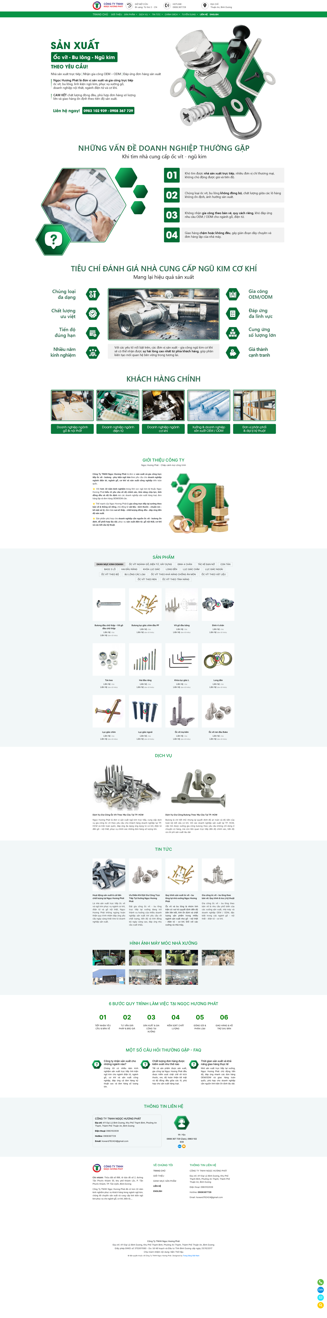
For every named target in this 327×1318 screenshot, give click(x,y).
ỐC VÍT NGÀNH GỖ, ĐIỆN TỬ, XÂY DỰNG (150, 564)
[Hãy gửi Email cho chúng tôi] (319, 1297)
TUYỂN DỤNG (189, 14)
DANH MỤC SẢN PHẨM (164, 1181)
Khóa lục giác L (181, 680)
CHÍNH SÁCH (171, 14)
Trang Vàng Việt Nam (191, 1256)
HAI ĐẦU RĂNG (129, 569)
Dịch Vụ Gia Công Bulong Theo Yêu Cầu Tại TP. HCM (191, 814)
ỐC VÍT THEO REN (147, 579)
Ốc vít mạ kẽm (182, 732)
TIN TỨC (156, 14)
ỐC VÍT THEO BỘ (110, 574)
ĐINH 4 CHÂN (185, 564)
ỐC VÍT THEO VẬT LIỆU (214, 574)
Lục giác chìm (109, 732)
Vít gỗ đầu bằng (182, 625)
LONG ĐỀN (171, 569)
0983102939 (112, 1131)
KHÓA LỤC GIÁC (151, 569)
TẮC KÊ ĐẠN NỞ (206, 564)
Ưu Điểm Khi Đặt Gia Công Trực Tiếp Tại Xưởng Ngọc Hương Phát (144, 898)
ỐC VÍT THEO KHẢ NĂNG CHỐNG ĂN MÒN (173, 574)
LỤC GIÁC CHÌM (191, 569)
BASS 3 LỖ (110, 569)
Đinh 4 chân (218, 625)
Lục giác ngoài (145, 732)
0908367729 (109, 1136)
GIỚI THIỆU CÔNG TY (163, 460)
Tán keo (109, 680)
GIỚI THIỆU (116, 14)
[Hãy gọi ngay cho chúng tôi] (319, 1282)
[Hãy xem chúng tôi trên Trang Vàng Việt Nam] (319, 1305)
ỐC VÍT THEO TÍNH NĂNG (175, 579)
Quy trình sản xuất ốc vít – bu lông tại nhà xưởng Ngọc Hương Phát (181, 898)
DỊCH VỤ (143, 14)
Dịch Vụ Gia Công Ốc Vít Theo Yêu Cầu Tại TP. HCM (118, 814)
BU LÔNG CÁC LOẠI (135, 574)
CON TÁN (225, 564)
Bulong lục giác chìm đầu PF (145, 625)
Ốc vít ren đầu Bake (218, 732)
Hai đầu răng (145, 680)
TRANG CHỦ (100, 14)
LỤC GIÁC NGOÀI (214, 569)
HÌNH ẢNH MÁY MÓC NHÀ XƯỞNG (163, 943)
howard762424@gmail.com (115, 1141)
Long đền (218, 680)
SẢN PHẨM (130, 14)
